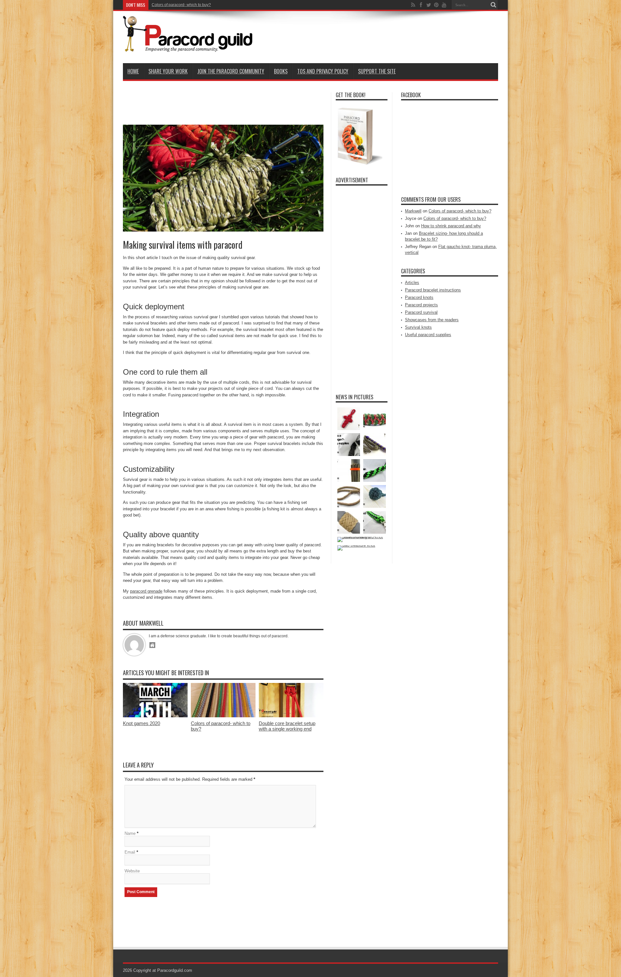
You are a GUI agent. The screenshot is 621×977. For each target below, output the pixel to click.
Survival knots (418, 327)
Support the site (377, 71)
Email (130, 852)
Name (130, 833)
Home (133, 71)
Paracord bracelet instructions (433, 290)
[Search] (493, 5)
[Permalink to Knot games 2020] (155, 715)
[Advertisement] (380, 36)
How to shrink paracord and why (451, 225)
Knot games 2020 (141, 723)
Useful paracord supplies (428, 334)
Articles (412, 282)
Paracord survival (421, 312)
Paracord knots (419, 297)
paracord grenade (146, 591)
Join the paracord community (230, 71)
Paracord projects (421, 304)
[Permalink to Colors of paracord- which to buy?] (223, 715)
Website (132, 871)
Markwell (413, 211)
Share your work (168, 71)
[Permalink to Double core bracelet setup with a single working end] (291, 715)
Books (281, 71)
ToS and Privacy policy (322, 71)
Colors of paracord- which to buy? (181, 5)
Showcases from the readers (432, 319)
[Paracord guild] (187, 47)
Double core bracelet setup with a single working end (287, 726)
